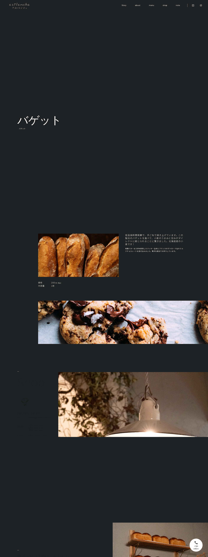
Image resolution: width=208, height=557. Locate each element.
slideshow (193, 5)
